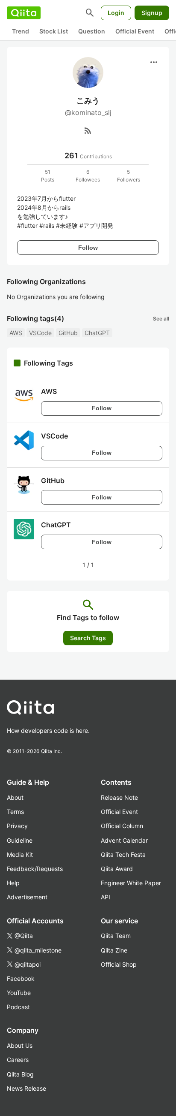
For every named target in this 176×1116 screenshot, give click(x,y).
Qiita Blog (20, 1074)
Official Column (122, 825)
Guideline (19, 840)
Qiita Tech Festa (123, 854)
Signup (151, 12)
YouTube (19, 992)
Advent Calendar (124, 840)
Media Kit (20, 854)
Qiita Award (117, 868)
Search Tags (88, 637)
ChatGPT (97, 332)
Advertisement (27, 897)
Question (91, 31)
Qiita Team (116, 935)
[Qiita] (24, 12)
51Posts (47, 176)
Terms (15, 811)
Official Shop (119, 964)
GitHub (68, 332)
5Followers (128, 176)
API (105, 897)
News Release (26, 1088)
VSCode (40, 332)
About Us (19, 1045)
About (15, 797)
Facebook (21, 978)
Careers (18, 1059)
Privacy (17, 825)
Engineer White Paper (131, 882)
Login (116, 12)
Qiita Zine (114, 950)
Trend (20, 31)
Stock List (53, 31)
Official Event (134, 31)
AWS (15, 332)
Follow (88, 247)
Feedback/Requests (35, 868)
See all (161, 318)
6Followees (88, 176)
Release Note (119, 797)
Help (13, 882)
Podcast (18, 1006)
